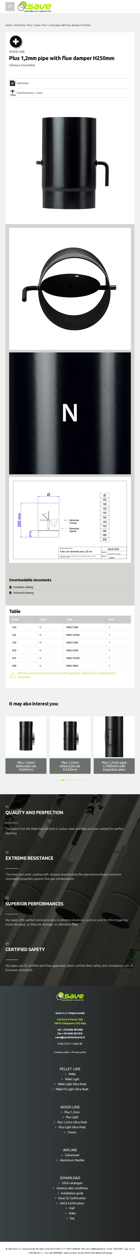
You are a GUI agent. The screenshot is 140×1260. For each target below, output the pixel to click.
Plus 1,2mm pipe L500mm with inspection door (26, 765)
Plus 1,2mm (33, 25)
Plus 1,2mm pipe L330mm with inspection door (70, 765)
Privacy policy (79, 1052)
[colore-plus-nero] (70, 413)
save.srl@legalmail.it (95, 1249)
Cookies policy (61, 1052)
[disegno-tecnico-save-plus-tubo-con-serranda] (70, 520)
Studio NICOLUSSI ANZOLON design (95, 1253)
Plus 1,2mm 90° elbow (114, 765)
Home (8, 25)
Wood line (19, 25)
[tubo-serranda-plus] (70, 289)
